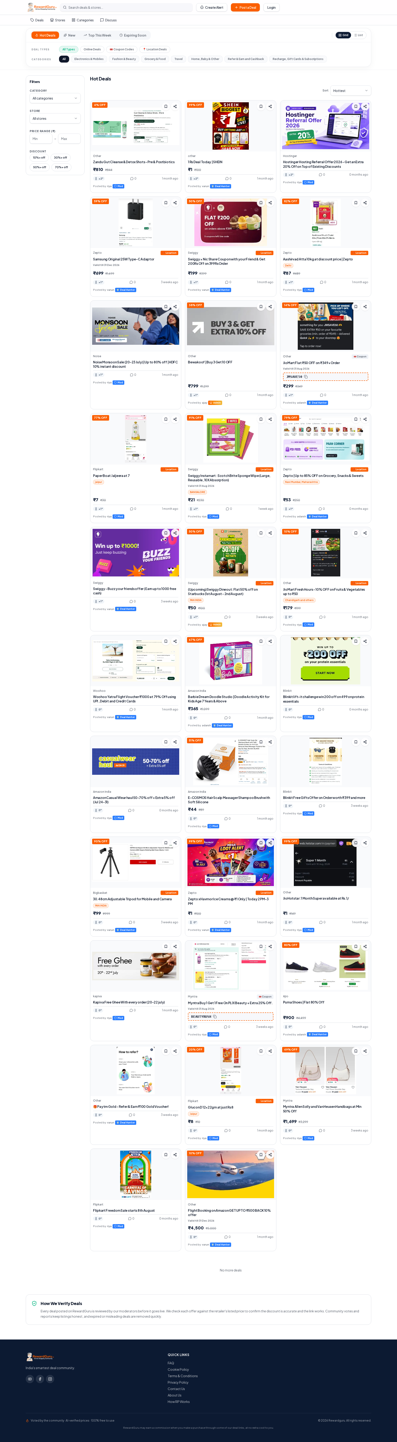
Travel (178, 59)
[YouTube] (30, 1379)
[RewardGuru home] (92, 1357)
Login (271, 7)
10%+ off (39, 157)
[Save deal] (166, 106)
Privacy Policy (178, 1382)
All (64, 59)
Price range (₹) (43, 131)
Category (38, 90)
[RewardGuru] (42, 7)
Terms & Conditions (183, 1376)
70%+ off (61, 167)
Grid (345, 35)
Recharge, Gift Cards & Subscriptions (298, 59)
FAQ (171, 1363)
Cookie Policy (178, 1369)
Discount (38, 151)
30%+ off (60, 157)
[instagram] (50, 1379)
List (360, 35)
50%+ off (39, 167)
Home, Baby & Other (205, 59)
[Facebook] (40, 1379)
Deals (39, 20)
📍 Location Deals (155, 49)
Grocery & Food (155, 59)
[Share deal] (175, 106)
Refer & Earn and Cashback (246, 59)
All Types (68, 49)
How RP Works (179, 1401)
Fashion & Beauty (124, 59)
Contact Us (176, 1389)
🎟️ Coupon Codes (122, 49)
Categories (85, 20)
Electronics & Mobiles (89, 59)
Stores (60, 20)
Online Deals (92, 49)
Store (35, 111)
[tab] (45, 35)
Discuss (111, 20)
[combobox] (55, 98)
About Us (174, 1395)
